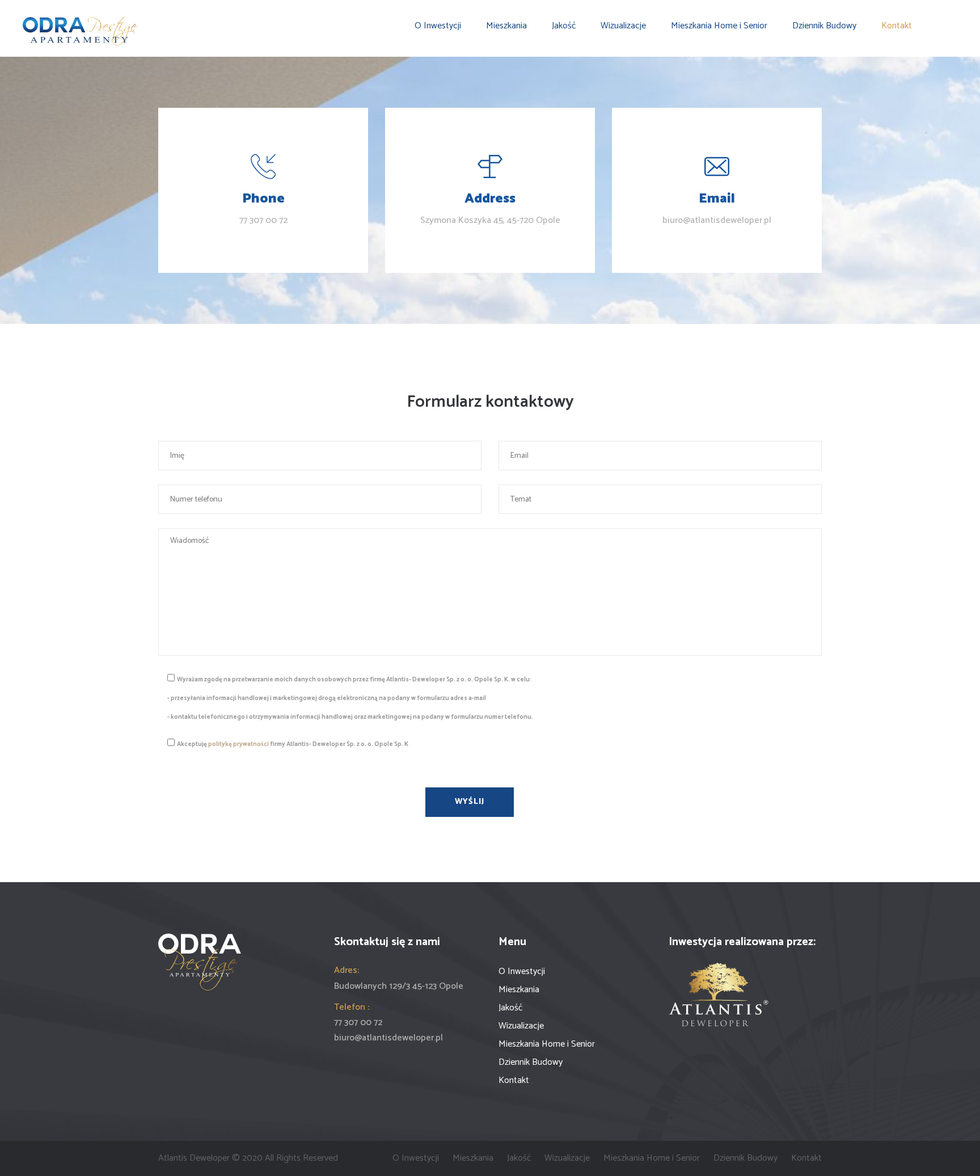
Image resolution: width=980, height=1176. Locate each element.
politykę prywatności (238, 744)
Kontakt (896, 26)
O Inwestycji (438, 26)
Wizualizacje (623, 26)
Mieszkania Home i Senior (719, 26)
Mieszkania (506, 26)
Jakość (564, 26)
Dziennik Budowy (824, 26)
